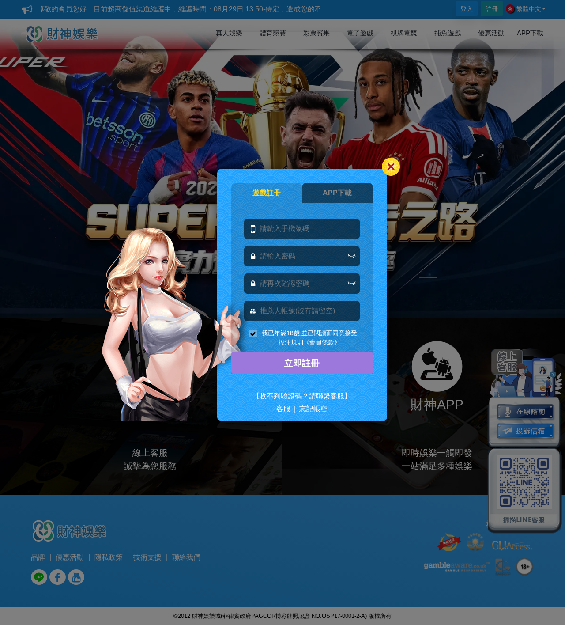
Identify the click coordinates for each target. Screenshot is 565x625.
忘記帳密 (313, 409)
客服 (283, 409)
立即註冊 (302, 363)
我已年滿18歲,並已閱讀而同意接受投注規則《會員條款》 (309, 338)
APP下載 (337, 193)
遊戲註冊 (266, 193)
